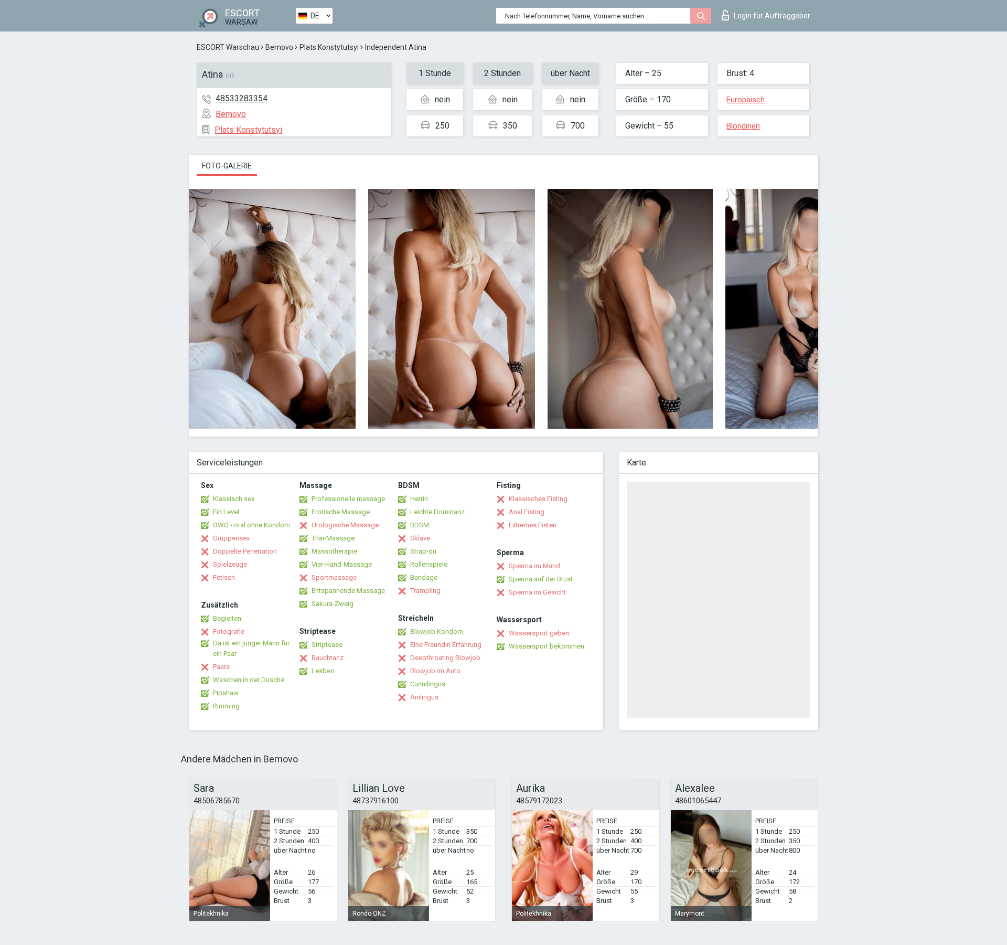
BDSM (419, 525)
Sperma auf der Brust (541, 579)
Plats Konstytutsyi (329, 47)
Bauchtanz (328, 658)
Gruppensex (231, 538)
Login (772, 16)
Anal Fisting (526, 512)
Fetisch (224, 577)
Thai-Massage (333, 538)
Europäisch (745, 99)
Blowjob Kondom (436, 631)
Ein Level (226, 512)
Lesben (323, 671)
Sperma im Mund (534, 566)
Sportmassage (334, 577)
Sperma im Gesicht (537, 592)
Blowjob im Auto (435, 671)
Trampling (425, 590)
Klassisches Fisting (538, 499)
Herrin (419, 499)
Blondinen (743, 126)
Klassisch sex (233, 499)
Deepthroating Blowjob (445, 658)
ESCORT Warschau (228, 47)
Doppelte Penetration (245, 551)
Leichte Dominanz (437, 512)
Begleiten (227, 618)
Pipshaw (226, 693)
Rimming (226, 706)
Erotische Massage (341, 512)
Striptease (327, 645)
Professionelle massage (348, 499)
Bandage (423, 577)
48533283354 (241, 98)
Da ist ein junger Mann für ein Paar (251, 648)
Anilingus (424, 697)
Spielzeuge (230, 564)
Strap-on (423, 551)
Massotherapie (334, 551)
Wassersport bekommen (546, 646)
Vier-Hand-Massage (342, 564)
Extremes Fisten (532, 525)
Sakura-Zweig (332, 604)
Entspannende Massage (348, 590)
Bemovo (279, 47)
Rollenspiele (428, 564)
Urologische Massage (345, 525)
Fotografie (228, 631)
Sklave (420, 538)
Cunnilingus (427, 684)
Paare (221, 667)
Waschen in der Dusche (248, 680)
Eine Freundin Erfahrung (445, 645)
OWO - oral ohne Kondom (251, 525)
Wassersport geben (539, 633)
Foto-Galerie (227, 166)
